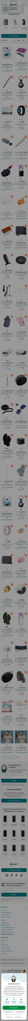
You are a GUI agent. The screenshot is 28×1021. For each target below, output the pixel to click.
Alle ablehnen (8, 1012)
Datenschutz (18, 1017)
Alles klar (15, 1008)
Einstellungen (19, 1012)
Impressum (9, 1017)
